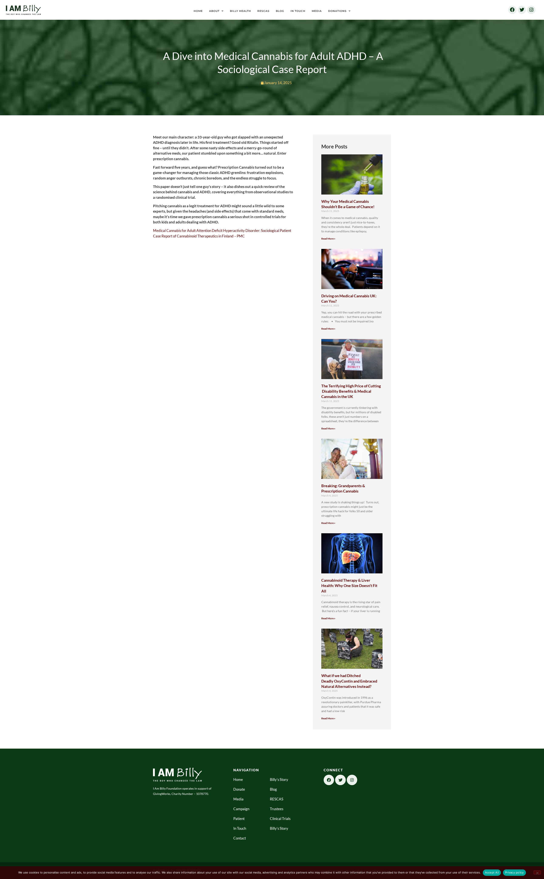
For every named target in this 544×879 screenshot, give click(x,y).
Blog (280, 11)
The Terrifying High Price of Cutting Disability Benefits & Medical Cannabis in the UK (351, 391)
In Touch (297, 11)
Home (198, 11)
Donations (337, 11)
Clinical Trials (280, 818)
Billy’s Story (279, 779)
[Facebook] (512, 10)
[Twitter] (522, 10)
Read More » (328, 238)
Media (317, 11)
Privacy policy (514, 872)
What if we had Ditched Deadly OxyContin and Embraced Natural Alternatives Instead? (349, 681)
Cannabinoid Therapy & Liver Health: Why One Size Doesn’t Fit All (349, 585)
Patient (239, 818)
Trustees (276, 809)
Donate (239, 789)
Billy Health (240, 11)
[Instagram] (531, 10)
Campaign (241, 809)
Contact (239, 838)
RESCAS (263, 11)
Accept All (492, 872)
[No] (537, 872)
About (214, 11)
